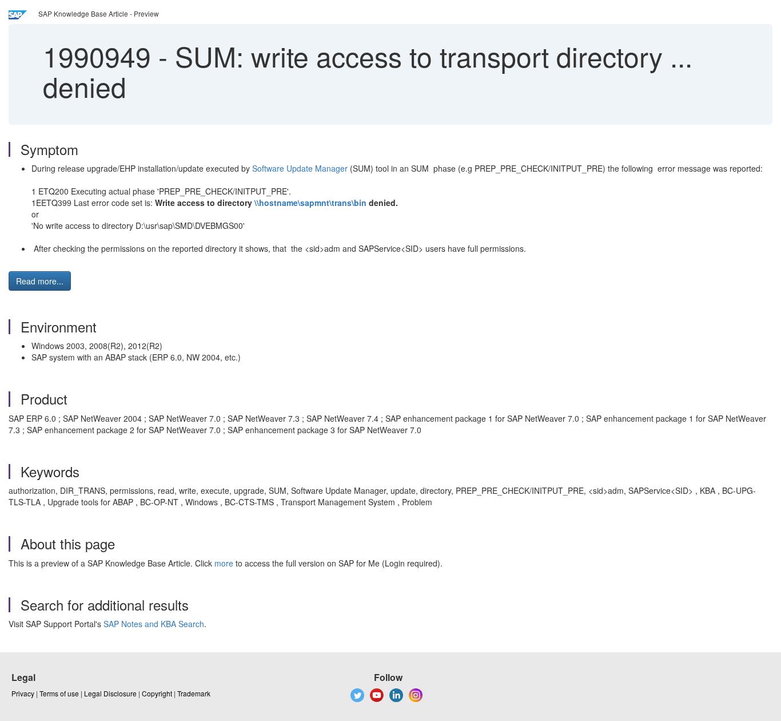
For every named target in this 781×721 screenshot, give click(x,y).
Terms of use (59, 693)
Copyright (157, 693)
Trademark (193, 693)
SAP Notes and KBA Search (153, 623)
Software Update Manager (300, 168)
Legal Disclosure (110, 693)
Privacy (22, 693)
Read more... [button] (39, 281)
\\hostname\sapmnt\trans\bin (310, 202)
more (223, 563)
